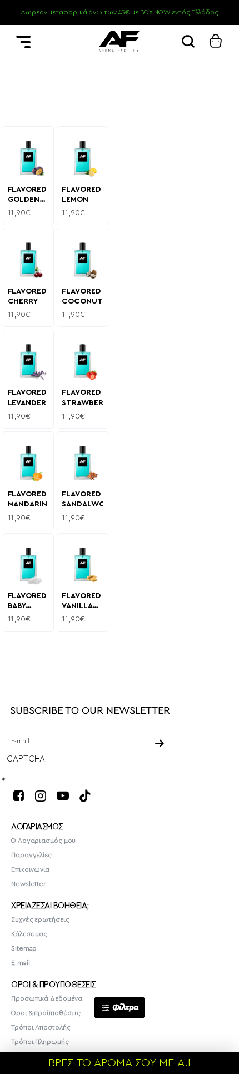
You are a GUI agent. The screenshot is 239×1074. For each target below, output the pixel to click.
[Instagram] (40, 795)
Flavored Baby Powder (27, 601)
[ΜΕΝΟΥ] (23, 41)
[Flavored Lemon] (82, 157)
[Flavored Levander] (28, 361)
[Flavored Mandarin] (28, 462)
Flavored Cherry (27, 296)
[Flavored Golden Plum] (28, 157)
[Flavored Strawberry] (82, 361)
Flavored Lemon (81, 194)
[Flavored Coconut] (82, 259)
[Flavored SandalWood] (82, 462)
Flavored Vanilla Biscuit (81, 601)
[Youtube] (62, 795)
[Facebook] (18, 795)
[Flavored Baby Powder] (28, 564)
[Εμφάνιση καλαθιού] (215, 41)
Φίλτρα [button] (125, 1007)
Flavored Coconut (82, 296)
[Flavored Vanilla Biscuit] (82, 564)
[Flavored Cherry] (28, 259)
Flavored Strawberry (82, 397)
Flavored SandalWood (82, 499)
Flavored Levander (27, 397)
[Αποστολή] (160, 743)
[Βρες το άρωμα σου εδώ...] (188, 41)
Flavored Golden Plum (27, 195)
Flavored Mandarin (27, 499)
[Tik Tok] (85, 795)
